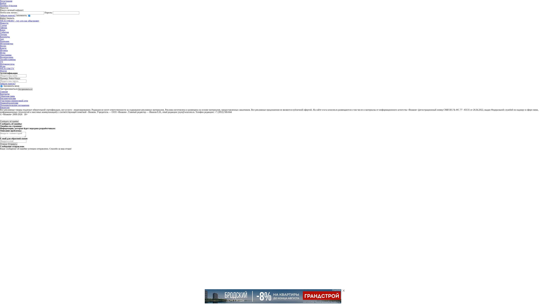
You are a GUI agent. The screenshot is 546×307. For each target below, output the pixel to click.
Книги (3, 48)
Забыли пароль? (7, 15)
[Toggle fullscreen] (2, 117)
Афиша (3, 27)
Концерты (5, 37)
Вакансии (5, 107)
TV (1, 62)
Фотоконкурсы (7, 64)
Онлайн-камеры (8, 59)
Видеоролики (6, 57)
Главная (4, 91)
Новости (4, 23)
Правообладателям (9, 103)
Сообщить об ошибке (9, 121)
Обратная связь (7, 96)
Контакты (5, 94)
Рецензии (4, 41)
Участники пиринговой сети (14, 100)
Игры (2, 52)
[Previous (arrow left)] (0, 119)
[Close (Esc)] (0, 117)
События (4, 32)
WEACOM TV (7, 68)
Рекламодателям (8, 98)
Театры (3, 34)
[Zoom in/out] (3, 117)
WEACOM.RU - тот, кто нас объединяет (19, 21)
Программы (6, 55)
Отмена (3, 144)
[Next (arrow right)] (1, 119)
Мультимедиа (6, 43)
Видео (3, 46)
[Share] (1, 117)
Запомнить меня (11, 86)
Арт (2, 39)
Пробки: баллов (8, 5)
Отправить (12, 144)
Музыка (4, 50)
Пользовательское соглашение (14, 105)
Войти (3, 3)
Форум (3, 71)
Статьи (3, 25)
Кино (2, 30)
